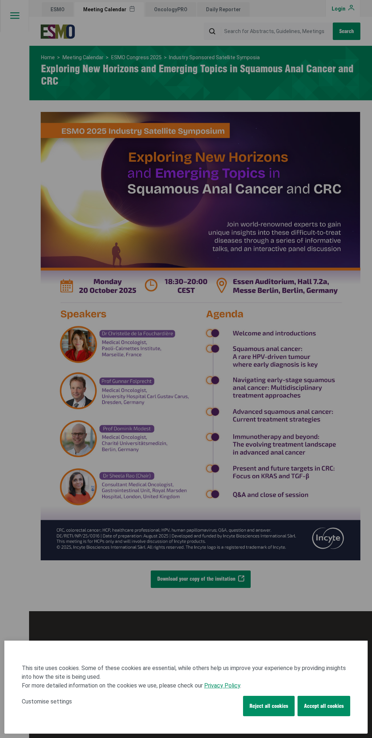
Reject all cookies (269, 706)
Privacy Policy (222, 685)
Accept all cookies (324, 706)
